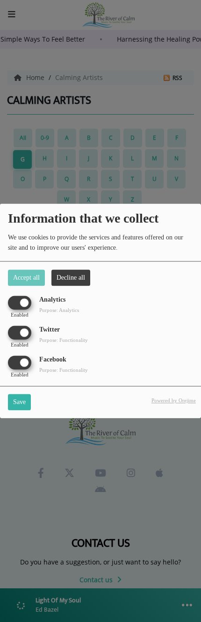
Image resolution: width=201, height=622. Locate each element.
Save (19, 402)
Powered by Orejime (173, 401)
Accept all (26, 277)
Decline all (71, 277)
